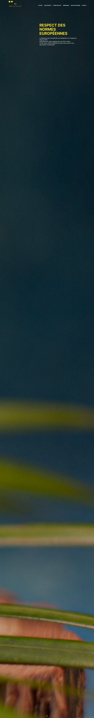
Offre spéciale (57, 5)
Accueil (40, 5)
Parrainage (66, 5)
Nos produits (47, 5)
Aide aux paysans (75, 5)
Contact (84, 5)
